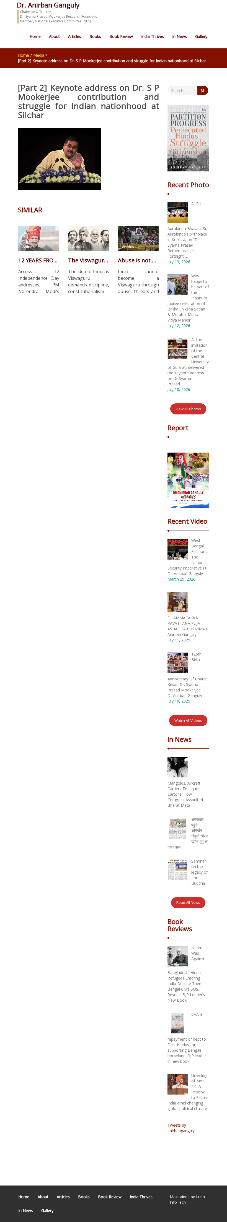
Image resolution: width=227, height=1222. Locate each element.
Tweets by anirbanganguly (181, 1127)
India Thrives (152, 36)
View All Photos (188, 408)
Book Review (121, 36)
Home (35, 36)
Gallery (201, 36)
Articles (74, 36)
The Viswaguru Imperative (88, 260)
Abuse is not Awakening (138, 260)
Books (95, 36)
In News (179, 36)
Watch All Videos (188, 720)
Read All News (188, 902)
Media (38, 55)
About (54, 36)
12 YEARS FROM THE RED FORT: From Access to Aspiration (38, 260)
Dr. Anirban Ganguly (48, 4)
